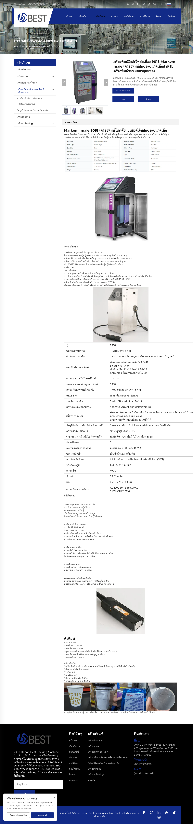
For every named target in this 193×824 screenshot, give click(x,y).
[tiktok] (149, 4)
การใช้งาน (145, 16)
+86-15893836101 (38, 4)
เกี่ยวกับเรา (84, 16)
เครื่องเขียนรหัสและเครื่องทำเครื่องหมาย (31, 91)
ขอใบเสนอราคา (123, 90)
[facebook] (133, 4)
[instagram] (154, 4)
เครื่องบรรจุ (22, 76)
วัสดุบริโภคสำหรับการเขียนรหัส (32, 110)
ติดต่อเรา (172, 16)
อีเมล (148, 99)
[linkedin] (138, 4)
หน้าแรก (69, 16)
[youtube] (127, 4)
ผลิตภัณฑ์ (100, 16)
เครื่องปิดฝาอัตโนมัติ (27, 82)
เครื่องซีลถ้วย (23, 117)
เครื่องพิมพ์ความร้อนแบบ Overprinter (30, 99)
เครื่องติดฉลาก (24, 69)
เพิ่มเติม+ (92, 780)
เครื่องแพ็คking (25, 123)
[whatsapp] (143, 4)
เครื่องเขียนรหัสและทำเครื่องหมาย (46, 46)
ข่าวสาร (114, 16)
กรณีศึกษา (129, 16)
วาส (123, 99)
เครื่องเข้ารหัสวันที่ (27, 104)
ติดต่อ (158, 16)
